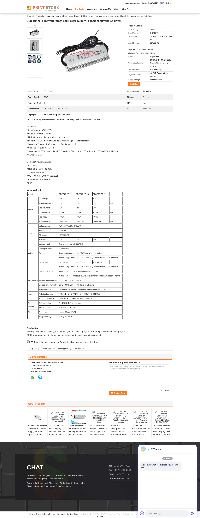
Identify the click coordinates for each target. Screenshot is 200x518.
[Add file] (142, 513)
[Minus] (192, 449)
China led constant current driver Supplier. (63, 514)
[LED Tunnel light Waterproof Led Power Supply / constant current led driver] (34, 33)
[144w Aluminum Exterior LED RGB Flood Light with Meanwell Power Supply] (99, 417)
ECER (100, 517)
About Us (92, 9)
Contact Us (105, 9)
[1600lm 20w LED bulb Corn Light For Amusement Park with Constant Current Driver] (141, 417)
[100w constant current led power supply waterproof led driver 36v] (79, 417)
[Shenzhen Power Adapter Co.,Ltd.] (43, 8)
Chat (35, 467)
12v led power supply (79, 349)
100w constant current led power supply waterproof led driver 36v (77, 430)
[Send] (192, 513)
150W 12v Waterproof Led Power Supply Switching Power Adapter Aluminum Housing (119, 433)
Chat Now (126, 9)
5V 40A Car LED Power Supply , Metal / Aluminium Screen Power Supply (56, 432)
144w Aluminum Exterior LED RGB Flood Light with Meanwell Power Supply (98, 432)
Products (79, 9)
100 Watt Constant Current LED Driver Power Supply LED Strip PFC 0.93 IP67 (161, 430)
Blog (116, 9)
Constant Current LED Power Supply (64, 16)
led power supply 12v (61, 349)
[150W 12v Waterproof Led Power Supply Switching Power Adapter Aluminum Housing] (120, 417)
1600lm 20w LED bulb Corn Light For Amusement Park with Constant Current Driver (141, 432)
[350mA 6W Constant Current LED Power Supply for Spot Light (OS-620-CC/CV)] (37, 417)
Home (69, 9)
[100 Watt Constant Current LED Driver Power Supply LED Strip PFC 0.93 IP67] (162, 417)
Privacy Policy (35, 514)
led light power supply (43, 349)
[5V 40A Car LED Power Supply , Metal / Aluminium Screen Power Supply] (58, 417)
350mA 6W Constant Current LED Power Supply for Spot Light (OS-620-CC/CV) (37, 432)
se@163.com (122, 474)
